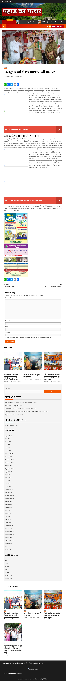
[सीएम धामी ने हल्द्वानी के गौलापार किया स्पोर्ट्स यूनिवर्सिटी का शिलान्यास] (13, 361)
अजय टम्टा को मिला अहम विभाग (11, 285)
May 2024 (7, 516)
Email (7, 326)
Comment (8, 298)
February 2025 (9, 490)
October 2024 (9, 502)
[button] (7, 26)
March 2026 (8, 451)
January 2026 (8, 457)
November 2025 (9, 463)
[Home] (4, 26)
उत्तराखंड (5, 67)
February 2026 (9, 454)
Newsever (38, 679)
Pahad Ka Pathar (9, 76)
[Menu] (7, 26)
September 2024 (9, 504)
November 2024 (9, 498)
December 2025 (9, 460)
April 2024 (8, 519)
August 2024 (8, 507)
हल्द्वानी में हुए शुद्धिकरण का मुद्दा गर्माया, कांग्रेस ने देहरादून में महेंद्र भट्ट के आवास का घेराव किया (26, 411)
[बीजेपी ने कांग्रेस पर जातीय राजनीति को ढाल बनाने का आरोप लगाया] (53, 361)
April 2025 (8, 484)
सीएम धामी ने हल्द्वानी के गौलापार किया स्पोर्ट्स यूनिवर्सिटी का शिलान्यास (11, 376)
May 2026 (7, 445)
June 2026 (8, 442)
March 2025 (8, 487)
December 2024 (9, 495)
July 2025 (7, 475)
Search (7, 388)
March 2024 (8, 522)
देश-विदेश (7, 572)
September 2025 (9, 469)
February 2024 (9, 525)
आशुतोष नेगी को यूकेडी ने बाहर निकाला (14, 414)
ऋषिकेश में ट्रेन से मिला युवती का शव (53, 285)
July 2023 (7, 546)
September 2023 (9, 540)
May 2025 (7, 481)
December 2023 (9, 531)
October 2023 (9, 537)
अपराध (6, 563)
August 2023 (8, 543)
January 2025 (8, 493)
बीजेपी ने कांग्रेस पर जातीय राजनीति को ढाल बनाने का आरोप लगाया (45, 22)
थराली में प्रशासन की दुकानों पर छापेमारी (14, 405)
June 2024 (8, 513)
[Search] (47, 26)
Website (7, 332)
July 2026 (7, 439)
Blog (6, 560)
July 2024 (7, 510)
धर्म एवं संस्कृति (8, 575)
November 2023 (9, 534)
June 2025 (8, 478)
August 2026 (8, 436)
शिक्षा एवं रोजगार (8, 578)
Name (7, 321)
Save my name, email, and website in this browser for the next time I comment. (29, 337)
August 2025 (8, 472)
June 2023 (8, 549)
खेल (6, 569)
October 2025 (9, 466)
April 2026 (8, 448)
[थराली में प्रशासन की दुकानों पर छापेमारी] (33, 361)
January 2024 (8, 528)
